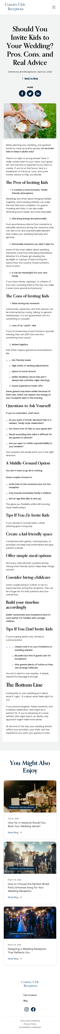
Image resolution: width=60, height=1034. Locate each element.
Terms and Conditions (30, 1021)
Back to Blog (31, 78)
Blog (25, 1000)
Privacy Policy (30, 1024)
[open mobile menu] (53, 7)
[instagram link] (26, 1009)
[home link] (30, 984)
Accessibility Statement (30, 1027)
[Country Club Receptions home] (15, 7)
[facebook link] (33, 1009)
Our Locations (30, 995)
